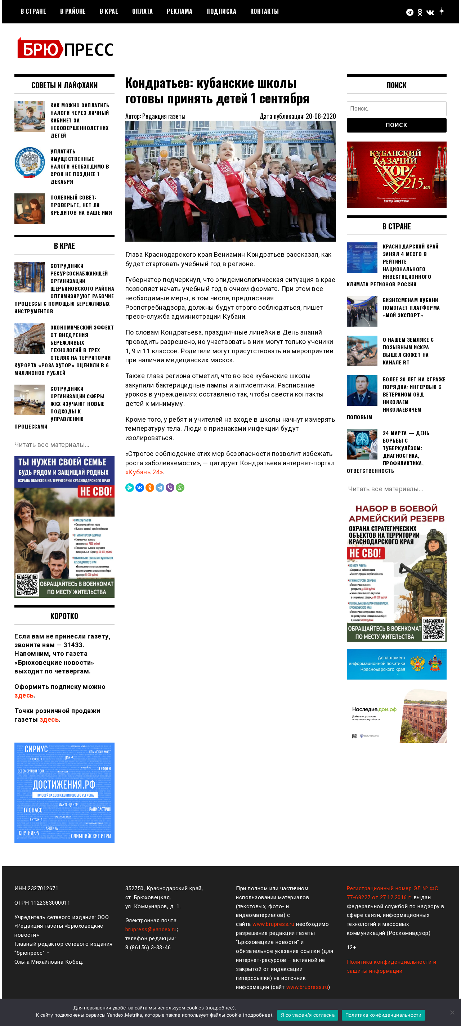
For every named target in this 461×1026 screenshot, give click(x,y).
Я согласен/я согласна (308, 1015)
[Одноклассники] (150, 487)
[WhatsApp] (180, 487)
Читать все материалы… (52, 444)
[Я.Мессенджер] (129, 487)
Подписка (221, 11)
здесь (24, 695)
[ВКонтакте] (139, 487)
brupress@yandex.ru (151, 929)
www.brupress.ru (273, 924)
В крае (109, 11)
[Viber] (170, 487)
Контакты (264, 11)
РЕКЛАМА (180, 11)
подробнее (220, 1008)
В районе (73, 11)
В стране (33, 11)
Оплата (142, 11)
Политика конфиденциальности (383, 1015)
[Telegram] (160, 487)
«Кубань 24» (144, 472)
